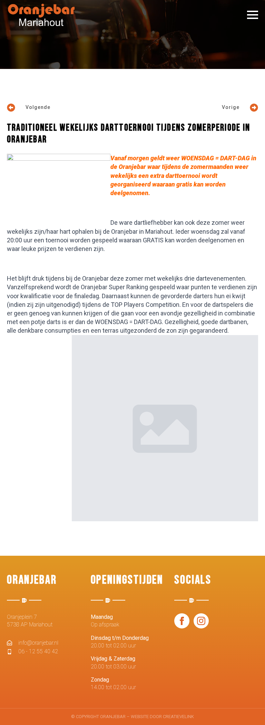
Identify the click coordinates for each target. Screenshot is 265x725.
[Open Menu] (252, 14)
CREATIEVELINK (178, 716)
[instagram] (201, 620)
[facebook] (181, 620)
